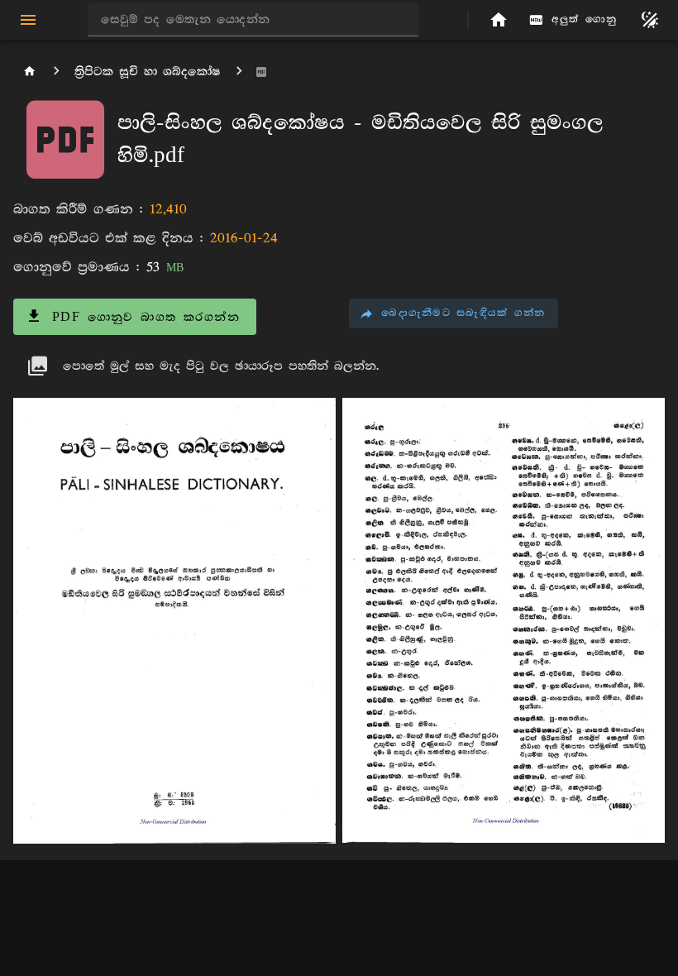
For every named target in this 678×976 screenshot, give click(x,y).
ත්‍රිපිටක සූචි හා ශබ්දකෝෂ (147, 72)
